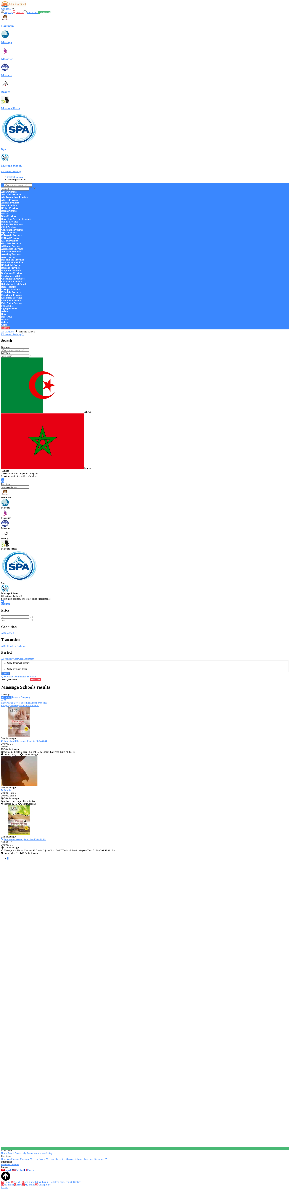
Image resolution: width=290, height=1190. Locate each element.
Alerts (19, 1184)
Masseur (34, 1159)
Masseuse (24, 1159)
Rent (14, 646)
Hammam (6, 1159)
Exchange (21, 646)
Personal (16, 697)
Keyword (5, 347)
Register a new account (60, 1182)
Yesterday (9, 659)
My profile (30, 1184)
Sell (6, 646)
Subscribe (35, 679)
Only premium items (17, 669)
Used (11, 633)
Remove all (33, 705)
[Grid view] (5, 700)
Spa (63, 1159)
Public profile (44, 1184)
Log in (45, 1182)
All (2, 633)
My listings (9, 1184)
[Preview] (2, 741)
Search (5, 328)
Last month (28, 659)
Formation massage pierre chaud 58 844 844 (25, 839)
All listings (6, 697)
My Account (29, 1153)
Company (25, 697)
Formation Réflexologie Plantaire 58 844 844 (25, 741)
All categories (7, 331)
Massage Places (53, 1159)
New (6, 633)
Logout (4, 1187)
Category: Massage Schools (14, 705)
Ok (2, 481)
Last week (18, 659)
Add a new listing (43, 1153)
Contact (18, 1153)
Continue (5, 604)
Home (4, 1153)
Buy (10, 646)
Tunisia (7, 790)
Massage (15, 1159)
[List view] (2, 700)
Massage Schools (74, 1159)
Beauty (42, 1159)
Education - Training (11, 171)
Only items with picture (18, 663)
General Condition (10, 1164)
